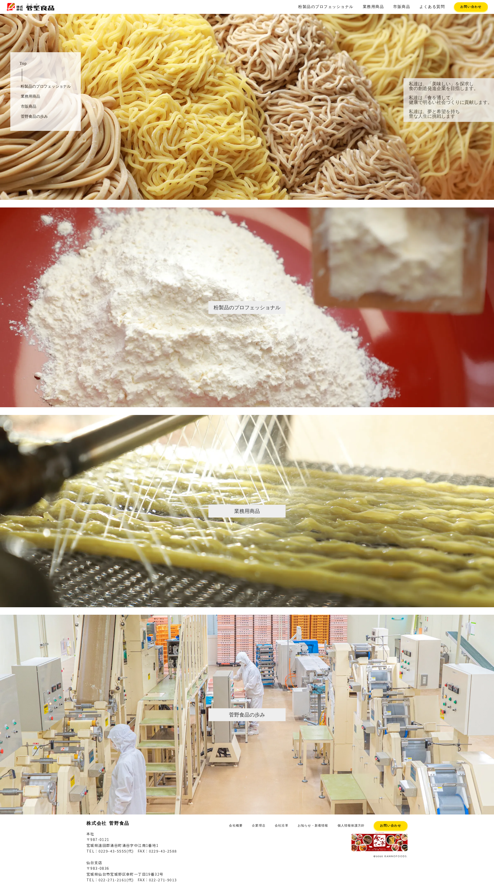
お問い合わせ (471, 6)
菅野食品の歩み (34, 116)
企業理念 (259, 825)
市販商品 (401, 7)
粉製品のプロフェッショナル (326, 7)
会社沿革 (281, 825)
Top (23, 63)
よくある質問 (432, 7)
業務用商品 (373, 6)
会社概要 (236, 825)
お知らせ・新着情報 (313, 825)
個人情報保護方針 (351, 825)
